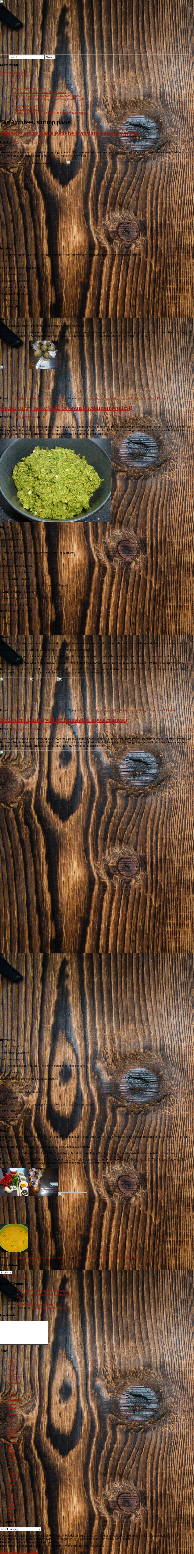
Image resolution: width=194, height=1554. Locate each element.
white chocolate (14, 1400)
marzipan (14, 1442)
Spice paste (18, 398)
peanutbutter (13, 1463)
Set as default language (13, 1276)
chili (80, 398)
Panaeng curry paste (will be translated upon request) (69, 133)
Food (11, 102)
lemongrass (91, 398)
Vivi (40, 142)
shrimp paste (145, 398)
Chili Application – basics (30, 88)
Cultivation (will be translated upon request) (41, 92)
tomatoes (13, 1500)
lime (133, 398)
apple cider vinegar (16, 1514)
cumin (11, 1493)
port (9, 1467)
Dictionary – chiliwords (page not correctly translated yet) (49, 99)
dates (10, 1385)
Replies (160, 398)
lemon (11, 1378)
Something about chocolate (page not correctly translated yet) (51, 112)
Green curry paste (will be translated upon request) (66, 407)
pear (9, 1470)
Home (11, 82)
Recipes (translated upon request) (46, 398)
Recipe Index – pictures (29, 105)
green (69, 155)
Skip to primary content (14, 72)
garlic (113, 398)
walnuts (11, 1504)
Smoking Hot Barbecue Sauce (35, 1304)
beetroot (11, 1480)
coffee (10, 1411)
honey (11, 1396)
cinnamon (14, 1414)
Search (4, 57)
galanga (104, 398)
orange (12, 1361)
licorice (12, 1431)
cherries (11, 1425)
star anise (12, 1497)
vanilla (11, 1507)
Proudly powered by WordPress (19, 1552)
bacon (10, 1365)
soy (9, 1490)
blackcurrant (13, 1487)
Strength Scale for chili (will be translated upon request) (48, 95)
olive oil (11, 1456)
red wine (11, 1483)
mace (10, 1446)
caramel (11, 1418)
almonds (12, 1438)
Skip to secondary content (15, 75)
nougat (11, 1453)
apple (10, 1511)
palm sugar (12, 1459)
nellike (10, 1449)
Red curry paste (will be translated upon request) (63, 719)
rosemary (12, 1476)
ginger (122, 710)
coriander (124, 398)
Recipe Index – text (26, 109)
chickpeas (12, 1422)
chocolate (15, 1375)
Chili (10, 85)
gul (53, 155)
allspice (11, 1358)
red (58, 155)
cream (11, 1389)
